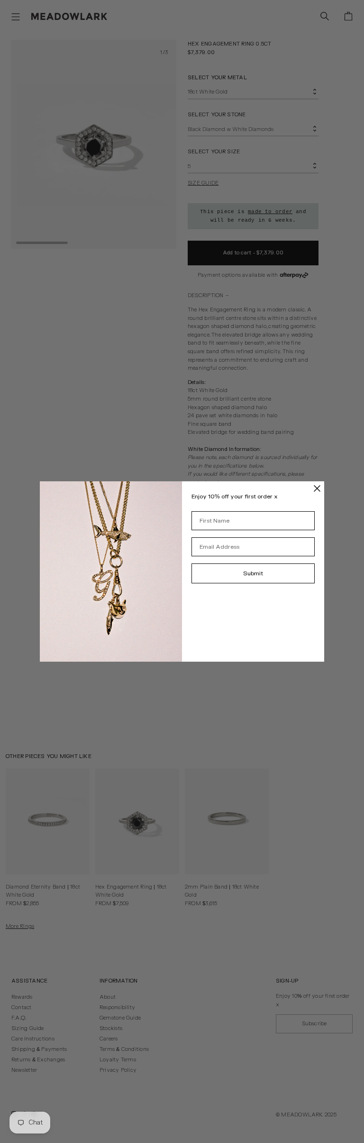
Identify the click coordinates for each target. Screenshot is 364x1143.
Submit (253, 573)
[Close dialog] (317, 488)
